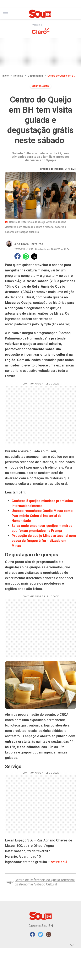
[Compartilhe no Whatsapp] (26, 256)
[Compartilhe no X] (34, 256)
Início (5, 75)
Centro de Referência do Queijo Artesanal (45, 880)
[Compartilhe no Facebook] (17, 256)
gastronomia (24, 884)
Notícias (18, 75)
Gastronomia (35, 75)
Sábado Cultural (45, 884)
